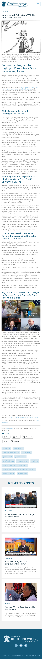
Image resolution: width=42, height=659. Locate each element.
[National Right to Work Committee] (15, 4)
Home (7, 428)
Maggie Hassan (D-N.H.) (12, 89)
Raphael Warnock (8, 474)
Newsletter (6, 448)
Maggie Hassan (23, 461)
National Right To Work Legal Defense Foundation (19, 469)
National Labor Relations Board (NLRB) (15, 465)
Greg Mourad (7, 457)
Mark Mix (35, 461)
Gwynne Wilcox (20, 457)
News (12, 428)
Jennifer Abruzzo (8, 461)
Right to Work (18, 448)
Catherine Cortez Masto (11, 453)
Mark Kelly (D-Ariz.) (26, 89)
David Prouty (27, 453)
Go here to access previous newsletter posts (23, 417)
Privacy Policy (6, 655)
